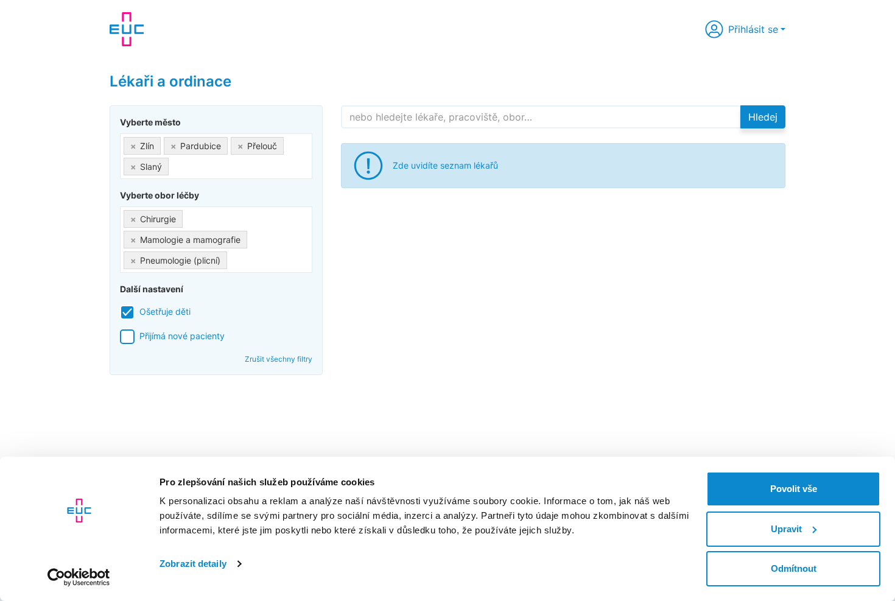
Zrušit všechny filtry (278, 359)
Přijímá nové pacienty (182, 336)
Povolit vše (793, 488)
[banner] (127, 29)
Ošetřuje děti (165, 311)
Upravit (786, 529)
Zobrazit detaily (193, 563)
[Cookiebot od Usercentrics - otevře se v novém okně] (79, 577)
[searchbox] (175, 164)
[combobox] (216, 156)
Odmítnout (793, 568)
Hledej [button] (762, 117)
